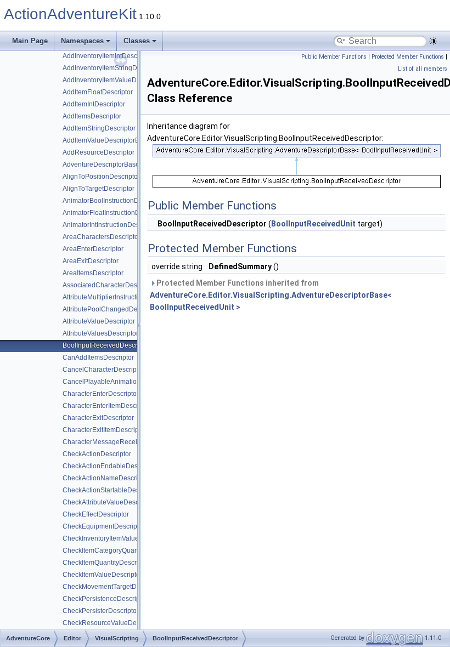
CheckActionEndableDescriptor (109, 466)
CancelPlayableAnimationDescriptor (117, 381)
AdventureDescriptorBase (101, 164)
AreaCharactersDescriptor (101, 237)
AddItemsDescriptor (92, 116)
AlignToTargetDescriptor (98, 188)
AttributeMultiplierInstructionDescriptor (119, 297)
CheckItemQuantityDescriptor (106, 562)
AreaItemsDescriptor (93, 273)
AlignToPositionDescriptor (101, 176)
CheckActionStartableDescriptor (110, 490)
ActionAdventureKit (70, 13)
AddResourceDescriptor (98, 152)
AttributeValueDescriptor (99, 321)
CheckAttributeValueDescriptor (108, 502)
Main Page (30, 41)
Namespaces (82, 41)
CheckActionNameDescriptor (106, 478)
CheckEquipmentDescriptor (104, 526)
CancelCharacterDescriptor (103, 369)
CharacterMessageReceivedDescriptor (121, 442)
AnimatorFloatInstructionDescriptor (114, 213)
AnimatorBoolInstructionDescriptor (114, 201)
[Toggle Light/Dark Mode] (433, 41)
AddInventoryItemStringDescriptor (113, 68)
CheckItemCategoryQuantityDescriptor (120, 550)
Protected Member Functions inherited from (271, 295)
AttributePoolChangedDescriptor (111, 309)
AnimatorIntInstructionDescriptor (110, 225)
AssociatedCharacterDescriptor (109, 285)
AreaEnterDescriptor (93, 249)
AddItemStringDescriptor (99, 128)
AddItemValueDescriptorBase (106, 140)
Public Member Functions (334, 56)
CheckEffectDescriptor (96, 514)
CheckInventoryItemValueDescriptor (116, 538)
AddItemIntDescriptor (94, 104)
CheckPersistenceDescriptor (105, 599)
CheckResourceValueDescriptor (111, 623)
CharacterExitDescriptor (98, 418)
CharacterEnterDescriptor (101, 394)
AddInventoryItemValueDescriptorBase (120, 80)
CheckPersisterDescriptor (101, 611)
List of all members (422, 68)
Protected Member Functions (408, 56)
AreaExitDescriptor (91, 261)
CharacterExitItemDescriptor (105, 430)
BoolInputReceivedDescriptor (106, 345)
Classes (136, 41)
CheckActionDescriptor (97, 454)
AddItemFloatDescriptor (98, 92)
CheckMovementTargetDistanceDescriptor (126, 587)
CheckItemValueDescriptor (102, 574)
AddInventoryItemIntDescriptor (108, 56)
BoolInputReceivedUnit (313, 223)
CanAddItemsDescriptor (98, 357)
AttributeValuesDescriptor (100, 333)
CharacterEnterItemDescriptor (107, 406)
